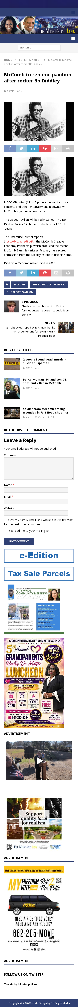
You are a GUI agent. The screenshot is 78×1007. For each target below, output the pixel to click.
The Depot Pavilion (20, 292)
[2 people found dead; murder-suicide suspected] (12, 364)
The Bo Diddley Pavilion (49, 284)
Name (8, 485)
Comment (10, 455)
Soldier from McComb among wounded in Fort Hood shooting (45, 410)
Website (9, 508)
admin (10, 91)
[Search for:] (39, 47)
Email (8, 497)
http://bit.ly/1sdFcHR (19, 241)
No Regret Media (60, 1003)
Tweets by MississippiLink (20, 984)
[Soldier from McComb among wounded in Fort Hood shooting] (12, 413)
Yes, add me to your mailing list (28, 530)
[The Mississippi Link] (39, 32)
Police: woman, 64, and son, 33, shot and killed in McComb (45, 381)
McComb (19, 284)
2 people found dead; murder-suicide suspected (44, 361)
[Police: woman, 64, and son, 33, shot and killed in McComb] (12, 388)
